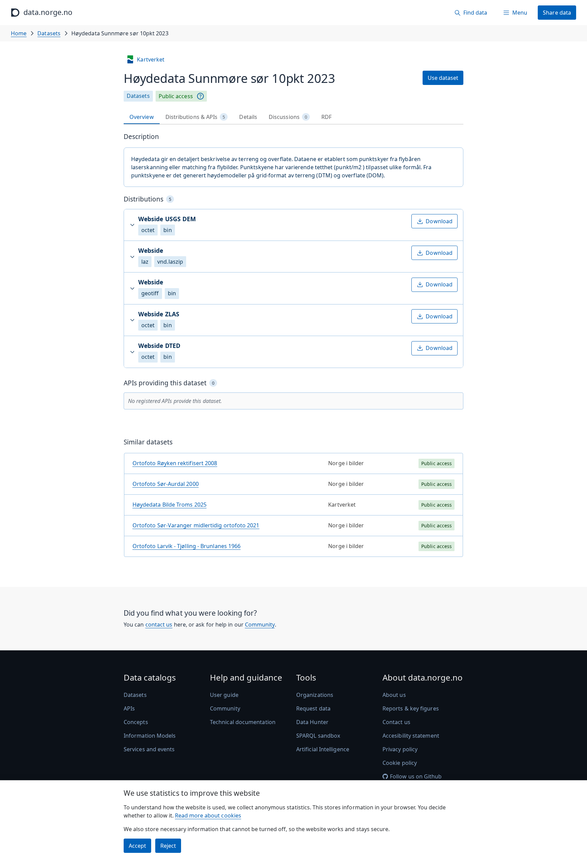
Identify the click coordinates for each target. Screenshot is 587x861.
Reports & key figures (411, 708)
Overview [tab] (141, 117)
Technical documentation (242, 722)
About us (394, 695)
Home (18, 33)
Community (260, 624)
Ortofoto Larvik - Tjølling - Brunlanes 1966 (186, 546)
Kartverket (150, 59)
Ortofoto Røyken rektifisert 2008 (174, 463)
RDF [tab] (326, 117)
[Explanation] (200, 96)
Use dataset (443, 78)
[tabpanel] (293, 347)
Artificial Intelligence (322, 749)
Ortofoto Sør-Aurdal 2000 (165, 484)
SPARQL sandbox (318, 735)
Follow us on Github (416, 776)
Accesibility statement (411, 735)
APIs (129, 708)
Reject (168, 845)
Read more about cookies (208, 815)
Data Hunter (312, 722)
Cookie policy (400, 763)
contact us (159, 624)
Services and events (149, 749)
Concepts (136, 722)
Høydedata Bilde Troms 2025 (169, 504)
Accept (137, 845)
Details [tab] (248, 117)
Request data (313, 708)
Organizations (314, 695)
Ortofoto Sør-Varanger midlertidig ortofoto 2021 (196, 525)
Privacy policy (400, 749)
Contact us (396, 722)
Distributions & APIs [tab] (195, 117)
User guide (224, 695)
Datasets (48, 33)
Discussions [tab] (288, 117)
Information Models (150, 735)
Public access (176, 96)
